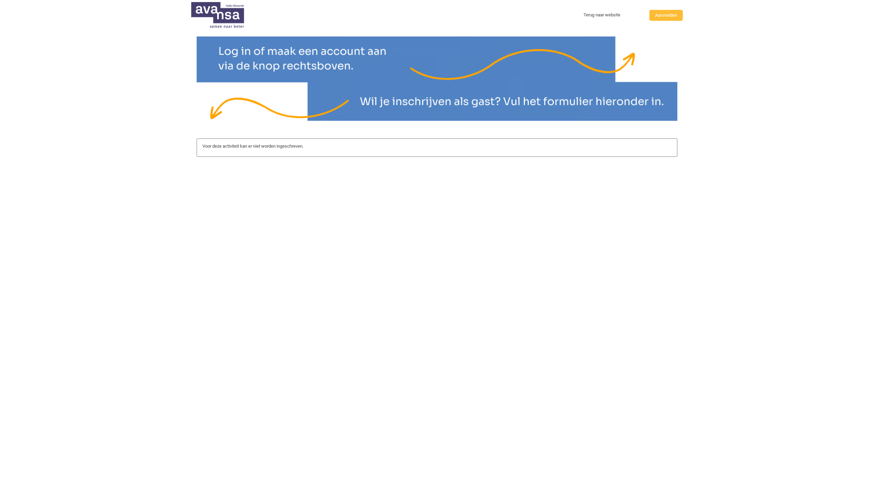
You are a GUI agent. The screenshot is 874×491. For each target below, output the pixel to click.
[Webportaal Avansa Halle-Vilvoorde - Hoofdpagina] (217, 15)
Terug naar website (601, 14)
